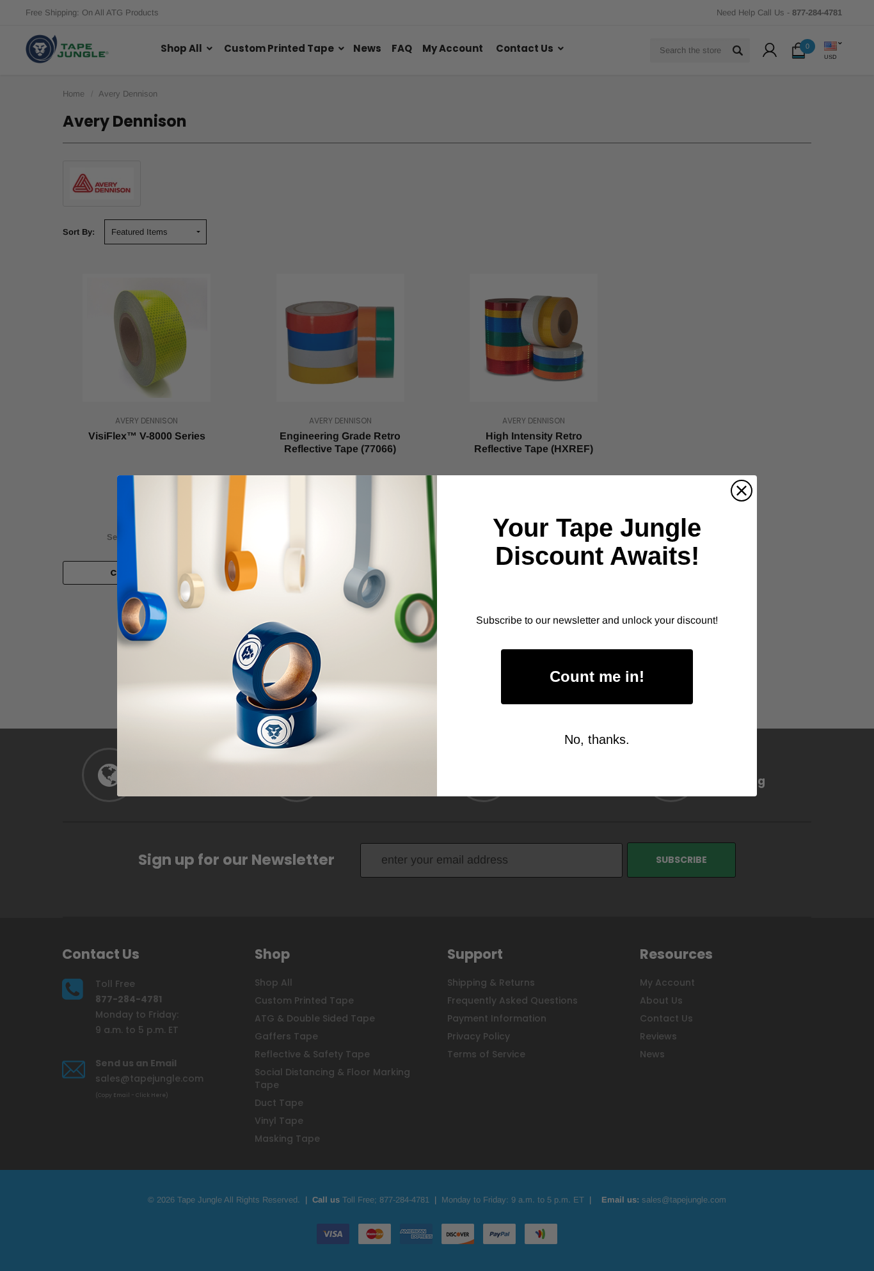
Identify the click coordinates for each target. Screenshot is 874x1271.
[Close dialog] (741, 490)
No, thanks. (597, 739)
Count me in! (597, 676)
